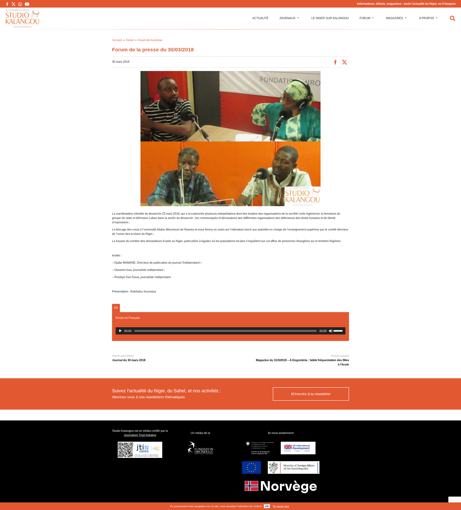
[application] (230, 330)
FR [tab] (116, 307)
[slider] (339, 330)
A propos (426, 18)
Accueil (117, 40)
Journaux (287, 18)
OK (267, 506)
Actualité (260, 18)
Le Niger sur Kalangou (330, 18)
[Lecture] (120, 331)
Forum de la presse (150, 40)
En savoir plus (281, 506)
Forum (365, 18)
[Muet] (330, 331)
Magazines (394, 18)
